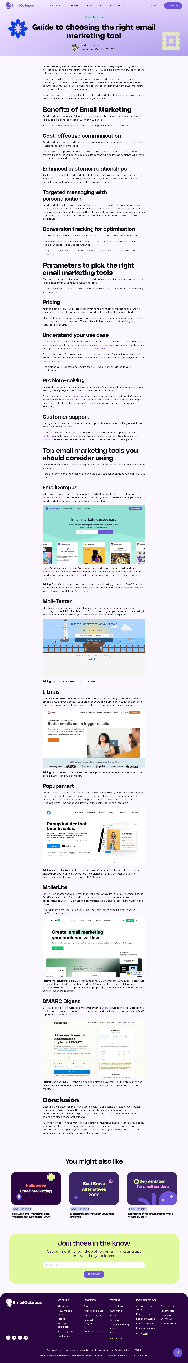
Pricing (75, 5)
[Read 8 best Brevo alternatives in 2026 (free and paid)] (94, 1196)
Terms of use (54, 1350)
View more (116, 1338)
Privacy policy (102, 1350)
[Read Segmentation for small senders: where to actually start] (152, 1196)
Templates (116, 1320)
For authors (143, 1314)
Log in (152, 5)
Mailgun (58, 361)
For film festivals (145, 1323)
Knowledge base (93, 1310)
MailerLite (48, 893)
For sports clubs (145, 1328)
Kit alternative (168, 1323)
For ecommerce (145, 1318)
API (112, 1332)
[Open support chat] (177, 1352)
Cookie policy (122, 1350)
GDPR (137, 1350)
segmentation (76, 396)
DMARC (106, 1007)
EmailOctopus (104, 348)
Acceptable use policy (78, 1350)
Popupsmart (107, 799)
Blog (86, 1306)
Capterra (48, 436)
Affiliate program (93, 1315)
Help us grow (65, 1331)
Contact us (64, 1336)
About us (63, 1306)
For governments (170, 1306)
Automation (117, 1310)
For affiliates (167, 1310)
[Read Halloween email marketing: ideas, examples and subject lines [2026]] (36, 1196)
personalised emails (114, 208)
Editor (113, 1315)
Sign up (173, 5)
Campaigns (116, 1306)
